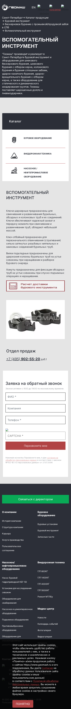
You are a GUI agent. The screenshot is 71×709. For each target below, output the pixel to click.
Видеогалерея (45, 636)
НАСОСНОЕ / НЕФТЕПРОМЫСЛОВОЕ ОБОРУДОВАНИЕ (36, 172)
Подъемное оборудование (15, 619)
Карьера (6, 533)
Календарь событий (48, 624)
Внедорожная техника (38, 153)
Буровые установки (48, 524)
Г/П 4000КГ (43, 584)
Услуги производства (13, 540)
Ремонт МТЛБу (45, 596)
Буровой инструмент (48, 530)
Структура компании (12, 527)
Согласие (47, 667)
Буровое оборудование (38, 138)
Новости (42, 617)
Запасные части (46, 537)
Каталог (15, 121)
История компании (11, 521)
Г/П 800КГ (43, 571)
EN (34, 7)
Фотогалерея (44, 630)
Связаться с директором (35, 499)
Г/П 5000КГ (43, 590)
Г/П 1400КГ (43, 577)
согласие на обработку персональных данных (32, 458)
